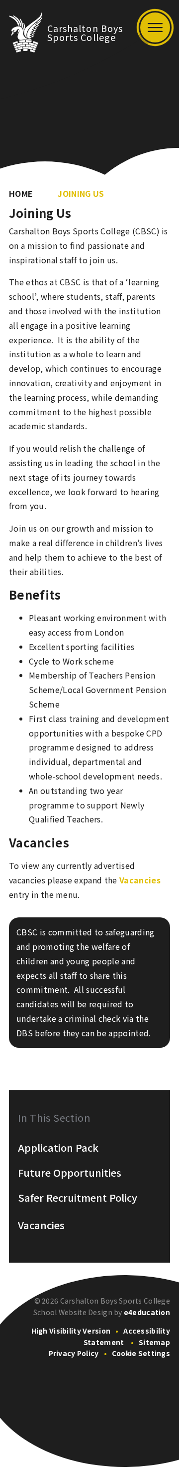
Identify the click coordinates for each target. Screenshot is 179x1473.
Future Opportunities (69, 1173)
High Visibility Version (70, 1331)
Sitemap (154, 1342)
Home (21, 193)
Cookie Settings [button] (141, 1353)
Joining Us (81, 193)
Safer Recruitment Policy (77, 1198)
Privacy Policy (74, 1353)
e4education (147, 1312)
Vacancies (140, 880)
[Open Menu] (155, 27)
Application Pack (58, 1148)
